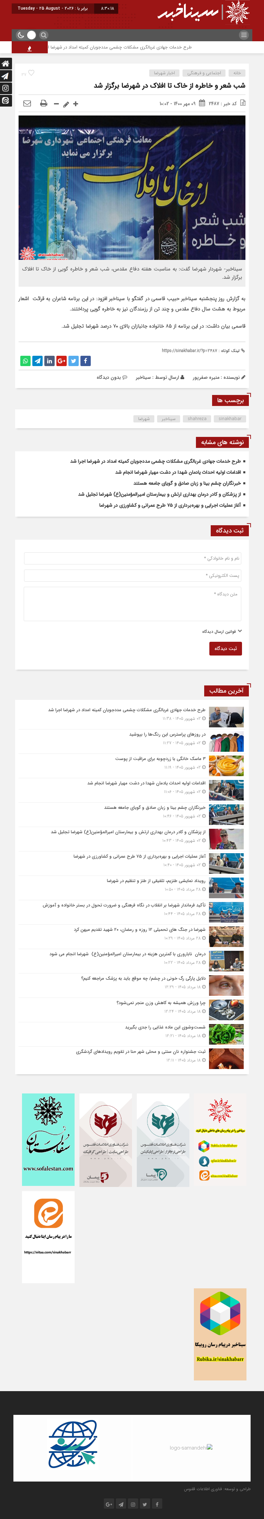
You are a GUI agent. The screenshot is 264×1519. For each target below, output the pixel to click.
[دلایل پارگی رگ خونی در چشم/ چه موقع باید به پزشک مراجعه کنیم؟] (132, 985)
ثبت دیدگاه (225, 648)
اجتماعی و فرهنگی (204, 73)
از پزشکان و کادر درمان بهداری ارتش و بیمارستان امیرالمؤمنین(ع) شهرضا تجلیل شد (159, 494)
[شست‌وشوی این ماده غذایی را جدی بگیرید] (132, 1034)
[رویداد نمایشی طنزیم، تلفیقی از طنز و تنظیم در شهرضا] (132, 888)
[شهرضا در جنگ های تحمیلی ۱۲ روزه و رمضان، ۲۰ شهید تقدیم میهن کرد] (132, 937)
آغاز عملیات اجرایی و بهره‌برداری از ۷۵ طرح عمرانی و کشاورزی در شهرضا (170, 505)
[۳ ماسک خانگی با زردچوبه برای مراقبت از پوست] (132, 766)
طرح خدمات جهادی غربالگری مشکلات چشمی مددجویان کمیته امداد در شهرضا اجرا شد (137, 47)
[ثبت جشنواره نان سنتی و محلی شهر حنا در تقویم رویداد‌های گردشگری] (132, 1058)
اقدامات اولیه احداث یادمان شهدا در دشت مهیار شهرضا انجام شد (178, 472)
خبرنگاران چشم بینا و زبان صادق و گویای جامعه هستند (187, 483)
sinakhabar (230, 418)
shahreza (197, 418)
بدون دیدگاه (109, 377)
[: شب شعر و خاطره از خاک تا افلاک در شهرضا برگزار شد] (27, 104)
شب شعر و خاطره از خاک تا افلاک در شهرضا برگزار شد (169, 85)
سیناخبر (143, 377)
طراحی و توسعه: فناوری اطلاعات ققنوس (217, 1489)
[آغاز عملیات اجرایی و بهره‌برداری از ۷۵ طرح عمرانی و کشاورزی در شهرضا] (132, 863)
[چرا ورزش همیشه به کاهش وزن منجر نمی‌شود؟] (132, 1010)
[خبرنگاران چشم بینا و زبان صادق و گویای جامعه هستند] (132, 815)
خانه (237, 73)
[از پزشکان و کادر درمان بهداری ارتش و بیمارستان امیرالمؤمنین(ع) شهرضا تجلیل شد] (132, 839)
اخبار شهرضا (164, 73)
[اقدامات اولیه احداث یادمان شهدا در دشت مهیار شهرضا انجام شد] (132, 790)
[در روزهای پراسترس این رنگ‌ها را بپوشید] (132, 741)
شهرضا (144, 418)
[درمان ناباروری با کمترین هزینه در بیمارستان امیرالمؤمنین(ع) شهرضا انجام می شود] (132, 961)
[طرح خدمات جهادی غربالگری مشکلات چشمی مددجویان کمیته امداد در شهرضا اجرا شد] (132, 717)
